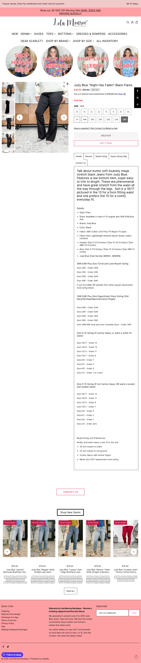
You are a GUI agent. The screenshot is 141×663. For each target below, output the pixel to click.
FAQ (3, 626)
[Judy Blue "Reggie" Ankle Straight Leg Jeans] (42, 538)
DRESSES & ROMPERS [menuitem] (90, 34)
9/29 (8, 580)
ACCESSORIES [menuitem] (117, 34)
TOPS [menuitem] (49, 34)
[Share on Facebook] (137, 90)
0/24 (34, 577)
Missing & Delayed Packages (14, 629)
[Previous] (20, 117)
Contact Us (81, 163)
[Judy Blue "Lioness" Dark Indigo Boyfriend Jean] (70, 538)
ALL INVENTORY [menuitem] (107, 41)
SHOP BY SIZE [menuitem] (82, 41)
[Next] (64, 117)
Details (79, 156)
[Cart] (137, 22)
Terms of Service (9, 620)
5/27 (18, 577)
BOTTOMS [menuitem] (65, 34)
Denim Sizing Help (119, 156)
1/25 (6, 577)
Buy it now (106, 143)
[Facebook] (3, 647)
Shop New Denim (70, 512)
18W (100, 119)
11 (121, 112)
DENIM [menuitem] (25, 34)
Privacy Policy (7, 623)
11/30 (15, 580)
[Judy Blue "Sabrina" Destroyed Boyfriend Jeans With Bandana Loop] (15, 538)
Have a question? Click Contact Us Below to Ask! (96, 128)
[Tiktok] (8, 647)
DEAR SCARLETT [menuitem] (32, 41)
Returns (88, 156)
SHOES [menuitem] (39, 34)
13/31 (21, 580)
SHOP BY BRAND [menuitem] (57, 41)
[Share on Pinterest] (137, 104)
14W (84, 119)
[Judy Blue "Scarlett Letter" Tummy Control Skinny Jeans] (125, 538)
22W (116, 119)
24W (124, 119)
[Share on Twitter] (137, 97)
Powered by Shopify (40, 658)
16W (92, 119)
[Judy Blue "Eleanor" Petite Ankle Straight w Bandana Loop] (98, 538)
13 (128, 112)
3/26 (12, 577)
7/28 (24, 577)
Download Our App (9, 617)
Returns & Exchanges (11, 614)
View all (70, 591)
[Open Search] (128, 22)
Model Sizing (101, 156)
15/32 (6, 583)
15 (77, 119)
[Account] (132, 22)
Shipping (5, 611)
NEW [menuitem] (15, 34)
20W (108, 119)
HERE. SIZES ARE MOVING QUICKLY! (80, 12)
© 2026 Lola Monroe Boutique (15, 658)
